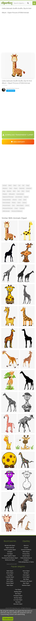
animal (4, 185)
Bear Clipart (26, 583)
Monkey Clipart (18, 598)
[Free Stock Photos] (6, 3)
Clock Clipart (26, 575)
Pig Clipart (18, 602)
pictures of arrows (7, 208)
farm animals (6, 202)
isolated (22, 208)
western (5, 188)
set (23, 185)
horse (27, 205)
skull (25, 199)
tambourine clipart (10, 560)
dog (4, 191)
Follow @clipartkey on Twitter (26, 562)
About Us (26, 545)
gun (13, 205)
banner (9, 191)
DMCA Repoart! (19, 142)
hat (18, 191)
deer (10, 188)
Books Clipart (9, 573)
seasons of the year (8, 197)
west (15, 185)
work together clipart (10, 556)
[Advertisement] (18, 33)
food (27, 191)
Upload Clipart (26, 556)
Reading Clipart (18, 591)
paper (15, 188)
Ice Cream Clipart (18, 600)
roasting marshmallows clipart (10, 558)
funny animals (6, 199)
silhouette (11, 194)
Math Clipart (10, 571)
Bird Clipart (18, 593)
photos (15, 199)
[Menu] (34, 3)
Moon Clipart (26, 571)
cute (20, 199)
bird (14, 191)
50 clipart (9, 551)
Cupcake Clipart (10, 577)
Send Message (10, 90)
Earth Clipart (10, 579)
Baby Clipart (10, 585)
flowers (5, 194)
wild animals (6, 211)
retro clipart (20, 205)
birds (10, 185)
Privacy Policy (26, 554)
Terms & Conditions (26, 549)
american (28, 188)
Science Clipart (10, 583)
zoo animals (19, 197)
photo (13, 202)
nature (26, 197)
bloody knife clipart (10, 545)
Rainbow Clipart (26, 585)
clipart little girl (10, 547)
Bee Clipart (26, 579)
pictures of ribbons (17, 211)
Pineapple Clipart (18, 595)
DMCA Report (26, 551)
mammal (21, 188)
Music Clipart (10, 581)
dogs (27, 185)
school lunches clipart (10, 549)
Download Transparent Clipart (18, 135)
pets (23, 191)
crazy (16, 208)
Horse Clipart (26, 577)
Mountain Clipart (18, 604)
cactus (24, 202)
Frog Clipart (10, 575)
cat (19, 185)
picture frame (6, 205)
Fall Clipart (26, 573)
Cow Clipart (18, 589)
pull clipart (10, 554)
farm (19, 202)
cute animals (20, 194)
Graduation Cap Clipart (26, 581)
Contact (26, 547)
